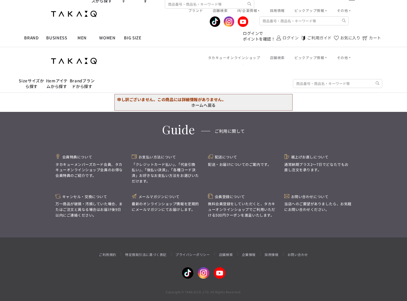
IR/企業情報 (247, 10)
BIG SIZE (132, 38)
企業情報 (249, 254)
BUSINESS (56, 38)
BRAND (31, 38)
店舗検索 (226, 254)
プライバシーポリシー (192, 254)
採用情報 (271, 254)
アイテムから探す (57, 83)
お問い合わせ (298, 254)
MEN (82, 38)
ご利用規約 (107, 254)
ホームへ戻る (203, 105)
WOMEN (107, 38)
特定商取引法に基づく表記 (145, 254)
